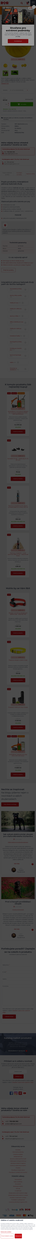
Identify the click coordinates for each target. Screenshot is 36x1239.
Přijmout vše (18, 1236)
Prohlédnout (18, 41)
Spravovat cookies (6, 1232)
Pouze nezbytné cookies (7, 1236)
